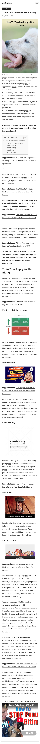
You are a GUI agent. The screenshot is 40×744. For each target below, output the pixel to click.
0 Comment (14, 16)
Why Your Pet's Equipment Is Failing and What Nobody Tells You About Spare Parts (19, 160)
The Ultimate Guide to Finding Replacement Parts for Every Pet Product (17, 192)
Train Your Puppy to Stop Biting (15, 141)
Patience (11, 150)
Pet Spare (6, 3)
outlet (14, 87)
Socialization (12, 152)
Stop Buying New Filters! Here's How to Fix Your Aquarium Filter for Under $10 (18, 391)
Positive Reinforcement (15, 143)
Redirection (12, 145)
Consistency (12, 148)
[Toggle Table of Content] (24, 138)
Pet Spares (6, 9)
